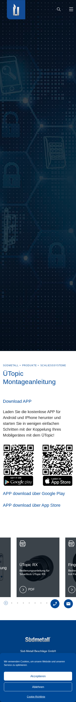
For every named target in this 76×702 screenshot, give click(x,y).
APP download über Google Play (34, 493)
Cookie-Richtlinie (36, 696)
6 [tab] (35, 603)
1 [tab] (6, 603)
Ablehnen (38, 687)
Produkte (29, 365)
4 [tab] (23, 603)
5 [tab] (29, 603)
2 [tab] (12, 603)
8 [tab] (47, 603)
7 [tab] (41, 603)
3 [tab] (17, 603)
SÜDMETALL (11, 365)
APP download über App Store (31, 505)
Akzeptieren (38, 676)
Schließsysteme (53, 365)
